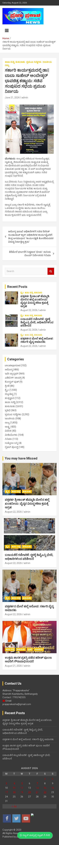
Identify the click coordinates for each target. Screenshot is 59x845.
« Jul (14, 806)
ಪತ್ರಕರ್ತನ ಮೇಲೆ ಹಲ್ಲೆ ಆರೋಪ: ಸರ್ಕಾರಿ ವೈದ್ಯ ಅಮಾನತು (36, 340)
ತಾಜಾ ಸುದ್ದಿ (9, 62)
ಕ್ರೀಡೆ (7, 385)
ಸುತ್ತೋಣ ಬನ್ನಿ (11, 443)
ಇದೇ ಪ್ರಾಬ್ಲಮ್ (11, 373)
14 (37, 787)
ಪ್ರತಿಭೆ (7, 410)
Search (51, 271)
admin (24, 97)
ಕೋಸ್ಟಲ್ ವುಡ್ (12, 381)
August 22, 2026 (28, 310)
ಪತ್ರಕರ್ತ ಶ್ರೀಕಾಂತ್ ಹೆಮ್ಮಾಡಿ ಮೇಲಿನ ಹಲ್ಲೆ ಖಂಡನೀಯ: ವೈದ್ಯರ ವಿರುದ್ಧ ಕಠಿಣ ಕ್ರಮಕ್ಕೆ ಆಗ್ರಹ (34, 301)
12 (21, 787)
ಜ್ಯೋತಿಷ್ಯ (9, 394)
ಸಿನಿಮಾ (8, 438)
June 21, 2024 (12, 97)
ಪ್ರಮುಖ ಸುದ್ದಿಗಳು (33, 62)
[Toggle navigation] (6, 30)
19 (21, 792)
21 (37, 792)
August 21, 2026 (13, 666)
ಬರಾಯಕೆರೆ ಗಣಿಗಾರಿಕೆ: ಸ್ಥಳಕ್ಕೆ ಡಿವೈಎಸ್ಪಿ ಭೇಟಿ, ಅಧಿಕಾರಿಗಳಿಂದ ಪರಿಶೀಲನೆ (36, 322)
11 (14, 787)
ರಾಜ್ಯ (7, 65)
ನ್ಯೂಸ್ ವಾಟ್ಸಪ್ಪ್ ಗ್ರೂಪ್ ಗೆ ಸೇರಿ (36, 835)
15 (45, 787)
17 (6, 792)
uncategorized (12, 365)
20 (29, 792)
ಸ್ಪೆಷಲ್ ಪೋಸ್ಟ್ (11, 447)
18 (14, 792)
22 (45, 792)
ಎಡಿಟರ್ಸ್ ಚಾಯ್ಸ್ (13, 377)
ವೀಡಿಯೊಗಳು (11, 434)
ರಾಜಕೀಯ (47, 62)
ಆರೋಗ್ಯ (9, 369)
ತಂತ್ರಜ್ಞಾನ (9, 398)
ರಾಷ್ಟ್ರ (7, 426)
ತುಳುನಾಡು (20, 62)
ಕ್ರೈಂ (22, 292)
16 (52, 787)
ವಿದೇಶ (8, 430)
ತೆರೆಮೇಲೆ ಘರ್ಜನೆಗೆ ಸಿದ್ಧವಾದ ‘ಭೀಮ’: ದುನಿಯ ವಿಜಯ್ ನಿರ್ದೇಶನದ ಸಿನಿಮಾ (30, 253)
